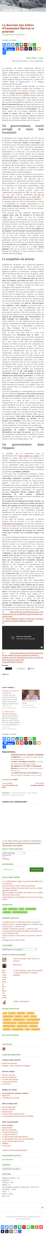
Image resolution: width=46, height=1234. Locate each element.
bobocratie (18, 793)
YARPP (15, 779)
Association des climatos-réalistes (15, 1093)
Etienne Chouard (8, 1075)
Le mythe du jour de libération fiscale (16, 922)
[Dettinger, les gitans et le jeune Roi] (12, 699)
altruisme (33, 1016)
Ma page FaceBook (10, 1035)
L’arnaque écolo (8, 940)
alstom (26, 1016)
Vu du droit (6, 1084)
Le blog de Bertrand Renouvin (13, 1114)
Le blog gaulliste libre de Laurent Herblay (18, 1116)
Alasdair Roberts (8, 1016)
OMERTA (5, 1143)
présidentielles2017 (17, 795)
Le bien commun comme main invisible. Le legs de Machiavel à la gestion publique (28, 973)
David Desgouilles (9, 1107)
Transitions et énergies (11, 1098)
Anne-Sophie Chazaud (33, 1019)
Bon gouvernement (17, 1029)
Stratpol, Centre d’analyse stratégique (16, 1066)
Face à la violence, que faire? (10, 785)
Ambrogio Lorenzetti (19, 1019)
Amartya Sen (7, 1019)
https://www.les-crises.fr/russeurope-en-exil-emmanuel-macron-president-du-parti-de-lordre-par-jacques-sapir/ (23, 614)
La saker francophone (10, 1079)
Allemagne (18, 1016)
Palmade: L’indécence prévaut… (14, 929)
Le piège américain (37, 784)
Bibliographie (33, 1025)
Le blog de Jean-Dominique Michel (15, 1137)
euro (24, 793)
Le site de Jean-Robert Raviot (13, 1141)
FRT (29, 1219)
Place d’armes (7, 1125)
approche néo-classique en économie (28, 1022)
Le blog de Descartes (9, 1082)
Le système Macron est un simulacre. (25, 773)
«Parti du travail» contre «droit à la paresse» (18, 886)
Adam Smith (21, 1012)
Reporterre (6, 1095)
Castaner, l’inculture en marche (23, 761)
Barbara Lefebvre (22, 1025)
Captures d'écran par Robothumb (14, 1150)
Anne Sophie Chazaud (10, 1022)
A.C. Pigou (12, 1012)
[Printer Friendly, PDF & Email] (35, 58)
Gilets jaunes (32, 793)
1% (12, 793)
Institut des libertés (9, 1063)
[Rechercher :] (23, 869)
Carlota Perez (35, 1029)
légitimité (5, 795)
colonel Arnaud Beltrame (19, 93)
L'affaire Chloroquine (21, 1001)
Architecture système (9, 1025)
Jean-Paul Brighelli (9, 1077)
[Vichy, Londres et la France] (31, 695)
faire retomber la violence (29, 456)
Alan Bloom (30, 1012)
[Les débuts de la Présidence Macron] (12, 720)
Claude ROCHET (15, 10)
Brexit (27, 1029)
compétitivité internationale (12, 524)
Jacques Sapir (9, 34)
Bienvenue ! (17, 965)
